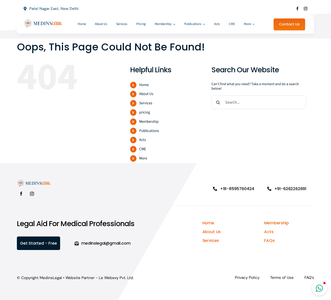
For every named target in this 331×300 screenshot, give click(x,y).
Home (144, 85)
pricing (144, 112)
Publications (149, 131)
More (143, 158)
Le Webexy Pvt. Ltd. (116, 277)
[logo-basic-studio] (43, 20)
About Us (146, 94)
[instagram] (305, 8)
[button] (319, 288)
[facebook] (297, 8)
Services (145, 103)
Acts (142, 140)
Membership (149, 121)
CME (142, 149)
